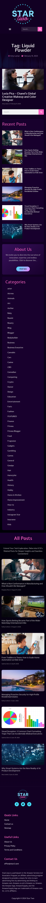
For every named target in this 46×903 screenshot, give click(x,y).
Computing (12, 377)
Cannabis (11, 352)
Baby (9, 313)
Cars (9, 357)
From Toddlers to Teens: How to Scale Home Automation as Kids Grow (33, 171)
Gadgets (10, 446)
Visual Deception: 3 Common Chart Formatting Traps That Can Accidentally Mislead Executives (33, 210)
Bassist (10, 318)
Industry (11, 509)
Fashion (10, 411)
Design (10, 391)
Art (8, 303)
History (10, 485)
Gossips (10, 465)
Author (10, 308)
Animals (10, 298)
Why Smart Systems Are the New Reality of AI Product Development (33, 227)
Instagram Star (13, 514)
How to (10, 505)
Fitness (10, 426)
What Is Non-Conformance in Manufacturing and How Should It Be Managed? (33, 133)
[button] (10, 29)
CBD (9, 367)
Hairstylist (11, 475)
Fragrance (11, 441)
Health (10, 480)
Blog (9, 328)
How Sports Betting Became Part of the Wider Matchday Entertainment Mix (33, 153)
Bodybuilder (12, 337)
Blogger (10, 333)
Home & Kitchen (14, 495)
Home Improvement (16, 500)
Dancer (10, 387)
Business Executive (15, 347)
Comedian (11, 372)
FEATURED (12, 416)
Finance (10, 421)
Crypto (10, 382)
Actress (10, 293)
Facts (9, 406)
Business (11, 342)
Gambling (11, 450)
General (10, 460)
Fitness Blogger (14, 431)
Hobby (10, 490)
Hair (9, 470)
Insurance (11, 519)
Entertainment (13, 401)
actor (9, 288)
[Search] (40, 29)
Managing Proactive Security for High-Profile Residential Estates (33, 189)
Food (9, 436)
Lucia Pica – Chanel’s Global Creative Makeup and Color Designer (19, 97)
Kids (9, 524)
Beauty (10, 323)
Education (11, 396)
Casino (10, 362)
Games (10, 455)
